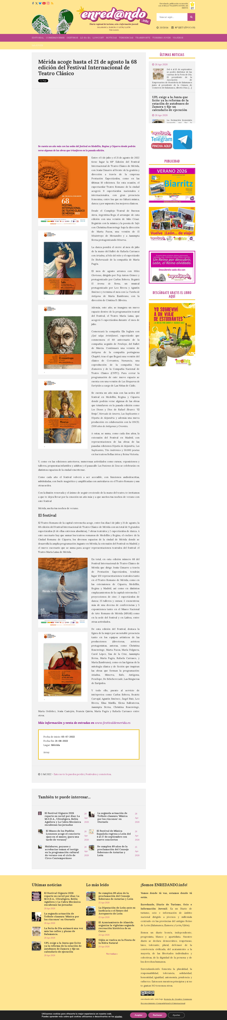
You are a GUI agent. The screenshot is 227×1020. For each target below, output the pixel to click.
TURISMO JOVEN (161, 37)
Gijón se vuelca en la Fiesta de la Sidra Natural (117, 941)
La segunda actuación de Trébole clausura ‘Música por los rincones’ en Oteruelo (112, 817)
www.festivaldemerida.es (112, 723)
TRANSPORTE (142, 37)
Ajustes (176, 1015)
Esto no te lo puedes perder (69, 774)
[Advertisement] (88, 116)
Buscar (191, 17)
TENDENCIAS (126, 37)
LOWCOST (98, 37)
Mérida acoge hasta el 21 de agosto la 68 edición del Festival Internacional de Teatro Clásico (87, 67)
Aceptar (138, 1015)
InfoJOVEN (37, 45)
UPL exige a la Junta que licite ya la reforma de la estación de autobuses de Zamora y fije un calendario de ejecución (170, 69)
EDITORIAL (38, 37)
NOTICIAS (111, 37)
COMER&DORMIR (55, 37)
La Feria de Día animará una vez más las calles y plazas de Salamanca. (63, 931)
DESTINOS (72, 37)
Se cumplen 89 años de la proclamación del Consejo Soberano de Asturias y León (113, 851)
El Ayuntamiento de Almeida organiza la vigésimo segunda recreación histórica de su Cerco (116, 927)
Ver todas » (112, 954)
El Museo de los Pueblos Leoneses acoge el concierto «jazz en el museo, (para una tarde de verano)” (63, 835)
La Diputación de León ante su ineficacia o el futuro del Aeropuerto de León (117, 910)
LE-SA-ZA (85, 37)
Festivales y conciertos (98, 774)
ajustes (118, 1016)
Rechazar (157, 1015)
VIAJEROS (178, 37)
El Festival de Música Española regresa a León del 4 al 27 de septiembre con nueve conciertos (114, 835)
